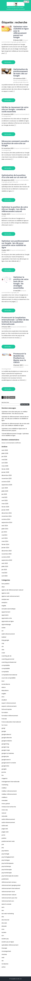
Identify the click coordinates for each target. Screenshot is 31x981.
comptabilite (6, 665)
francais (4, 719)
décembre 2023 (7, 551)
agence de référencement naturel (12, 590)
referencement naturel (9, 895)
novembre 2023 (6, 554)
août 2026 (5, 450)
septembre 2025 (7, 485)
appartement (6, 612)
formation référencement (10, 716)
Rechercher (5, 402)
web (3, 957)
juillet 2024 (5, 529)
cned (3, 653)
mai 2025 (4, 497)
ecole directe (6, 684)
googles (4, 769)
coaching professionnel (9, 662)
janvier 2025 (5, 510)
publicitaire (5, 879)
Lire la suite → (8, 62)
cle (2, 646)
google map (5, 747)
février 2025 (5, 507)
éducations (5, 690)
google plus (5, 756)
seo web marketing (8, 913)
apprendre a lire (7, 618)
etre (3, 697)
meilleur (4, 788)
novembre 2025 (7, 478)
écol (3, 681)
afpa (3, 587)
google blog (5, 744)
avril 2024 (5, 538)
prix (3, 844)
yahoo (3, 967)
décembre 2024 (7, 513)
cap (3, 643)
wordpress (5, 964)
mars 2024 (5, 541)
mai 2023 (4, 573)
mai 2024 (4, 535)
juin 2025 (4, 494)
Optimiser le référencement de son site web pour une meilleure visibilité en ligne (15, 424)
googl (3, 728)
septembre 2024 (7, 522)
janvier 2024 (5, 548)
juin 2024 (4, 532)
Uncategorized (6, 116)
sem (3, 907)
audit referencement (8, 634)
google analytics (7, 741)
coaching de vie (6, 656)
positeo (4, 838)
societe (4, 932)
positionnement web (8, 841)
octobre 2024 (6, 519)
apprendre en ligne (8, 621)
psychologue (6, 860)
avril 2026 (5, 463)
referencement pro (8, 901)
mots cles (5, 810)
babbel (4, 637)
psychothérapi (6, 866)
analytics (4, 602)
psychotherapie (7, 869)
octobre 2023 (6, 557)
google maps (6, 750)
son (3, 935)
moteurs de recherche (9, 807)
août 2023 (5, 563)
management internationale (10, 782)
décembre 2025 (7, 475)
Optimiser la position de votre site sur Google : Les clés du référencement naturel (15, 209)
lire (2, 775)
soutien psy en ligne (8, 942)
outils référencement (8, 819)
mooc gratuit (6, 804)
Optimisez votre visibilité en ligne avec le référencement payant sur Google (21, 32)
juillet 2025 (5, 491)
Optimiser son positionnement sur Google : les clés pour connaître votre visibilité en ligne (15, 244)
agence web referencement (10, 596)
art (2, 631)
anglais (4, 606)
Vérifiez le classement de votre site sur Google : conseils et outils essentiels (15, 109)
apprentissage (6, 624)
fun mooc (5, 725)
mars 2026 (5, 466)
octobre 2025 (6, 482)
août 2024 (5, 526)
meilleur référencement (9, 794)
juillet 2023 (5, 566)
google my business (8, 753)
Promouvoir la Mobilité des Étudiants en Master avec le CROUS (19, 358)
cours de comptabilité (8, 678)
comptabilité (6, 668)
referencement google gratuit (11, 885)
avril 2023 (4, 576)
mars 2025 (5, 504)
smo (3, 929)
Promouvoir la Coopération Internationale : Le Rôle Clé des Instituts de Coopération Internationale (15, 320)
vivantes (4, 954)
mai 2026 (4, 460)
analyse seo (5, 599)
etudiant (4, 700)
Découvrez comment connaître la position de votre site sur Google (15, 143)
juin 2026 (4, 456)
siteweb (4, 926)
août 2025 (5, 488)
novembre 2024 (7, 516)
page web (5, 829)
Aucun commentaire (19, 80)
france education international (11, 722)
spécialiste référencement (10, 945)
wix (2, 961)
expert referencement (9, 703)
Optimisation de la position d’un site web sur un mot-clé (14, 176)
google (14, 42)
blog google (5, 640)
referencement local (8, 891)
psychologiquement (8, 857)
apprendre (5, 615)
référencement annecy (9, 882)
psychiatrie (5, 851)
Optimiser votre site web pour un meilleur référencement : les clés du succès (15, 412)
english (4, 694)
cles (3, 650)
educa (3, 687)
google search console (9, 763)
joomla (4, 772)
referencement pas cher (9, 898)
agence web (5, 593)
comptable (5, 672)
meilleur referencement (9, 791)
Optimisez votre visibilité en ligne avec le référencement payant (14, 429)
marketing (5, 785)
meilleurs (4, 797)
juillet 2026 (5, 453)
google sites (22, 82)
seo (27, 82)
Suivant (12, 397)
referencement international (11, 888)
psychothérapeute (7, 863)
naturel (4, 813)
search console (6, 904)
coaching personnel (8, 659)
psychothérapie (7, 873)
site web (4, 923)
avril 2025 (5, 500)
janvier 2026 (5, 472)
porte (3, 835)
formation (5, 712)
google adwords (7, 738)
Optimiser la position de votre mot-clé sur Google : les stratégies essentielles (20, 282)
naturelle (4, 816)
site (3, 917)
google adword (21, 42)
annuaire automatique (8, 609)
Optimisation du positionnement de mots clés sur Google (20, 72)
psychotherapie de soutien (10, 876)
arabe (3, 628)
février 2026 (5, 469)
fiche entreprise (7, 709)
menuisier (5, 800)
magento (4, 778)
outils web (5, 825)
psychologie (5, 854)
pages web (5, 832)
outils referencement (8, 822)
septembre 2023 (7, 560)
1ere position (5, 584)
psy (3, 847)
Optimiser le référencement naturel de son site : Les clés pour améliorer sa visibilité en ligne (15, 418)
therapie (4, 948)
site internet (5, 920)
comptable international (9, 675)
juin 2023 (4, 570)
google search (6, 760)
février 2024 (5, 544)
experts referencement (9, 706)
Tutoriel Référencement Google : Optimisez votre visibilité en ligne (15, 434)
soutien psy (5, 939)
